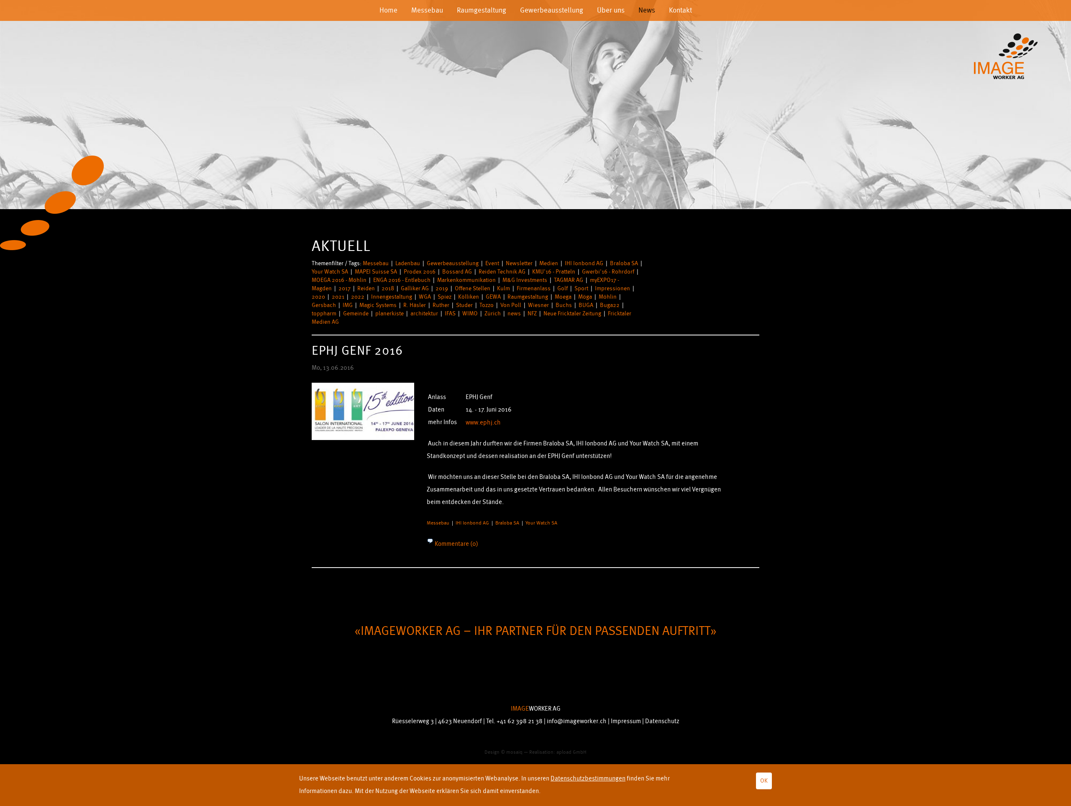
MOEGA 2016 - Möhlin (339, 280)
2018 (388, 288)
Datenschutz (662, 721)
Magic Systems (378, 305)
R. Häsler (414, 305)
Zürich (492, 313)
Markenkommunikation (466, 280)
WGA (425, 296)
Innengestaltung (391, 296)
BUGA (586, 305)
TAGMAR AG (568, 280)
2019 (442, 288)
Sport (581, 288)
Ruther (441, 305)
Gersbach (324, 305)
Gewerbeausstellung (551, 10)
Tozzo (486, 305)
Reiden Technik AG (502, 271)
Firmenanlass (534, 288)
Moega (563, 296)
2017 (344, 288)
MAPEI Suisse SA (376, 271)
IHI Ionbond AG (584, 263)
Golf (562, 288)
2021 (338, 296)
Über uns (611, 10)
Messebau (427, 10)
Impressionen (612, 288)
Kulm (503, 288)
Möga (585, 296)
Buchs (564, 305)
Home (388, 10)
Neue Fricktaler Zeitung (572, 313)
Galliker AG (415, 288)
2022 (357, 296)
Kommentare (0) (455, 544)
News (646, 10)
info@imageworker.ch (577, 721)
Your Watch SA (330, 271)
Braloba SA (624, 263)
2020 (318, 296)
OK (764, 780)
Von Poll (510, 305)
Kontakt (680, 10)
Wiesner (538, 305)
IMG (348, 305)
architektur (424, 313)
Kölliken (468, 296)
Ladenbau (407, 263)
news (514, 313)
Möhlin (608, 296)
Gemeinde (356, 313)
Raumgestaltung (481, 10)
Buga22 (610, 305)
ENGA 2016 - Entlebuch (401, 280)
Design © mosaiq (503, 752)
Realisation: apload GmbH (558, 752)
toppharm (324, 313)
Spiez (444, 296)
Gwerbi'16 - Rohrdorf (608, 271)
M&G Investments (524, 280)
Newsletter (519, 263)
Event (492, 263)
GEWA (493, 296)
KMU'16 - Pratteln (553, 271)
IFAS (450, 313)
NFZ (532, 313)
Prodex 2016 (420, 271)
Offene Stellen (472, 288)
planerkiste (389, 313)
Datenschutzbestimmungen (588, 779)
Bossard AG (457, 271)
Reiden (366, 288)
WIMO (470, 313)
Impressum (626, 721)
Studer (464, 305)
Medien (548, 263)
